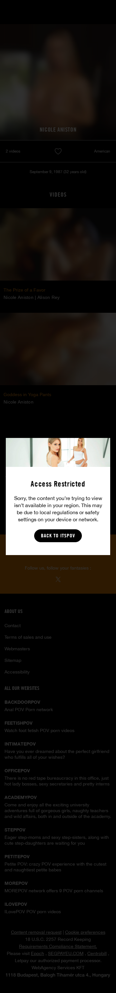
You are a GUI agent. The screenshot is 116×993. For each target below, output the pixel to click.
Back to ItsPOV (58, 536)
